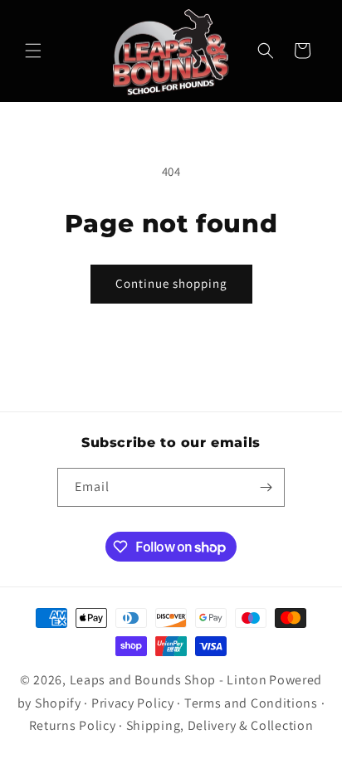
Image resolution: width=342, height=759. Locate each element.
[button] (33, 50)
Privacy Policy (132, 703)
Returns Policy (72, 725)
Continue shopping (171, 283)
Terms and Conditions (251, 703)
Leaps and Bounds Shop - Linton (168, 679)
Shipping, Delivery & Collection (220, 725)
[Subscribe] (265, 487)
